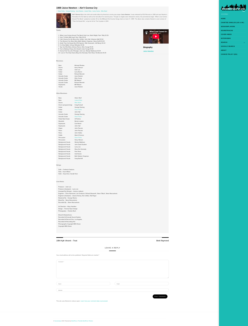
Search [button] (224, 42)
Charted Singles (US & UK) (232, 22)
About (223, 50)
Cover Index (226, 34)
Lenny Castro (96, 11)
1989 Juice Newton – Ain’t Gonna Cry (76, 8)
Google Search (228, 46)
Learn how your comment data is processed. (94, 301)
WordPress (74, 321)
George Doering (70, 11)
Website (60, 290)
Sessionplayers (228, 26)
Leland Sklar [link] (78, 100)
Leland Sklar (87, 11)
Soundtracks (227, 30)
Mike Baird (104, 11)
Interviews (226, 38)
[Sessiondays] (233, 11)
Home (223, 18)
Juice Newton (79, 11)
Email (118, 283)
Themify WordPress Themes (85, 321)
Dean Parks (61, 11)
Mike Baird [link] (78, 102)
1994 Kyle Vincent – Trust (66, 241)
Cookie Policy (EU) (229, 54)
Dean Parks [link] (78, 109)
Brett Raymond (162, 241)
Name (59, 283)
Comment (61, 261)
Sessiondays (57, 321)
